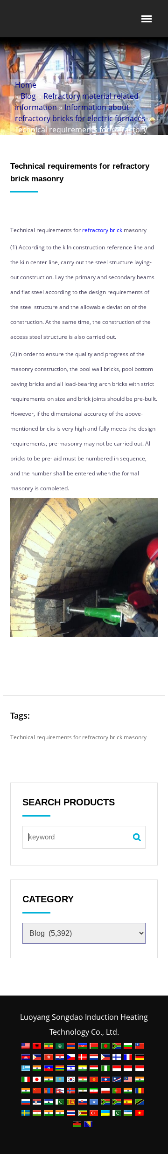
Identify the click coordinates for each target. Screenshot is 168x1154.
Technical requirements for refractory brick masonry (78, 737)
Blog (28, 96)
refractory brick (102, 230)
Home (25, 85)
